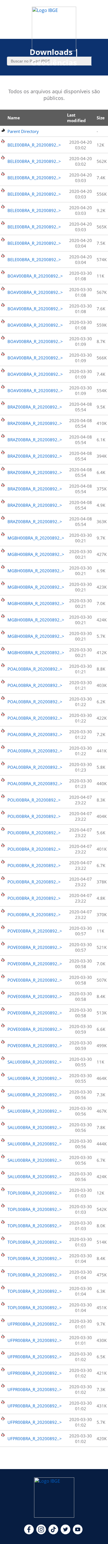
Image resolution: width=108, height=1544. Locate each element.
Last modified (76, 117)
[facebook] (29, 1533)
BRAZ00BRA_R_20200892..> (34, 407)
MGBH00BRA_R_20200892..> (35, 538)
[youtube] (78, 1533)
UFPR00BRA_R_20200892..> (34, 1324)
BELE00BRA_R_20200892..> (34, 145)
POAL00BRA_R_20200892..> (34, 669)
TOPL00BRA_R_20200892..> (34, 1193)
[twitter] (65, 1533)
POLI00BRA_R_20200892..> (34, 800)
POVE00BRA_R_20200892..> (34, 931)
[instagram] (41, 1533)
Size (101, 117)
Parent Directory (23, 131)
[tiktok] (53, 1533)
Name (13, 117)
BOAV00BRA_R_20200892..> (35, 276)
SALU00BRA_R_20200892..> (34, 1062)
